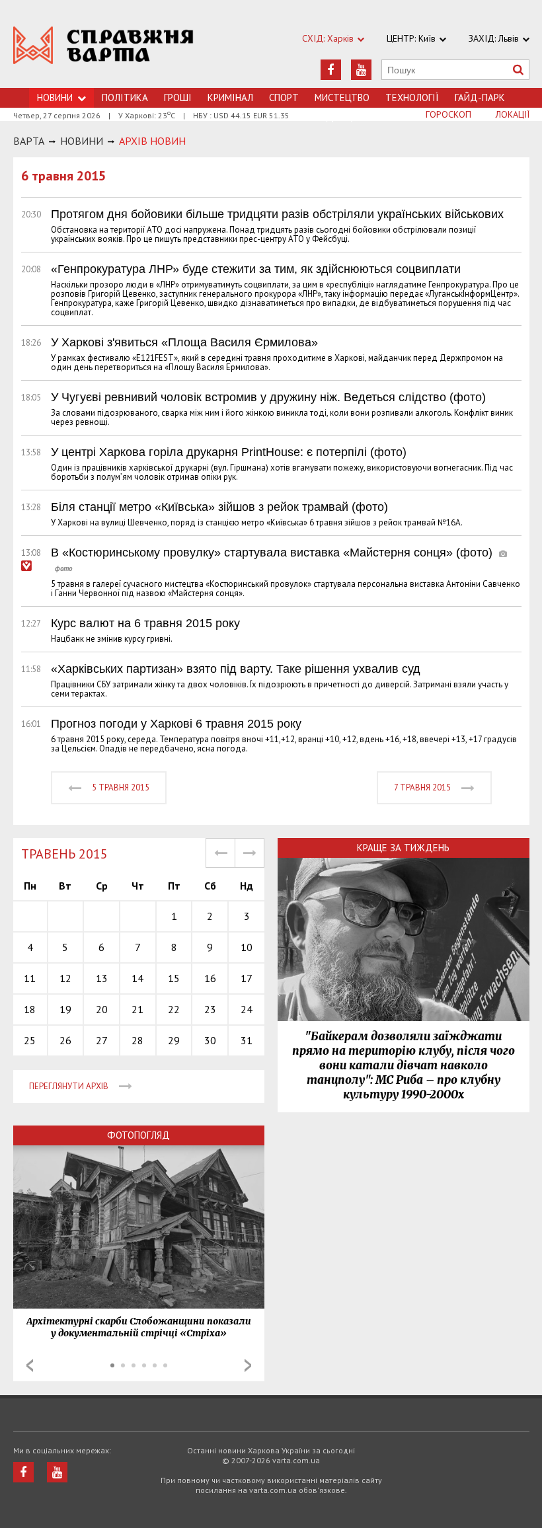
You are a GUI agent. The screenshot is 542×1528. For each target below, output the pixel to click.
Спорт (284, 97)
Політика (125, 97)
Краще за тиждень (403, 847)
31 (246, 1040)
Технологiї (412, 97)
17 (246, 978)
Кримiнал (230, 97)
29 (174, 1040)
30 (210, 1040)
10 (246, 947)
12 (65, 978)
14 (137, 978)
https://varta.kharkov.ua (103, 51)
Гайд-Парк (480, 97)
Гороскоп (448, 114)
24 (246, 1009)
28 (137, 1040)
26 (65, 1040)
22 (174, 1009)
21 (137, 1009)
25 (30, 1040)
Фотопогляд (138, 1135)
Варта (28, 140)
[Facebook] (331, 69)
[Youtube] (361, 69)
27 (102, 1040)
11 (30, 978)
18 (30, 1009)
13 (102, 978)
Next (248, 1365)
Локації (512, 114)
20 (102, 1009)
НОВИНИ (81, 140)
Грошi (178, 97)
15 (174, 978)
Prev (29, 1365)
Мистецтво (342, 97)
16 (210, 978)
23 (210, 1009)
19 (65, 1009)
